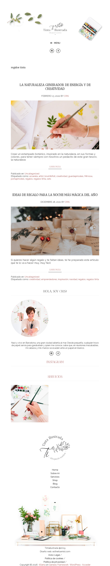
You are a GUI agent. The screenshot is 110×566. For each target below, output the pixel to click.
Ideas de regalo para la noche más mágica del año (55, 195)
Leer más (55, 166)
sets (49, 179)
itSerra (42, 564)
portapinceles (17, 179)
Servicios (55, 477)
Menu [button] (57, 43)
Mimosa (88, 176)
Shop (55, 480)
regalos (29, 179)
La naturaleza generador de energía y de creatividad (55, 87)
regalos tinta (40, 179)
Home (55, 470)
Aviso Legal (54, 555)
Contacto (55, 487)
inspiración (63, 279)
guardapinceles (75, 176)
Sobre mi (55, 473)
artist (41, 176)
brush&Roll (50, 176)
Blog (55, 483)
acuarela (33, 176)
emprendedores (49, 279)
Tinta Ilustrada (55, 28)
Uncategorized (32, 173)
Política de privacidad (54, 562)
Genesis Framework (58, 564)
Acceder (86, 564)
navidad (73, 279)
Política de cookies (54, 558)
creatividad (61, 176)
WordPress (75, 564)
